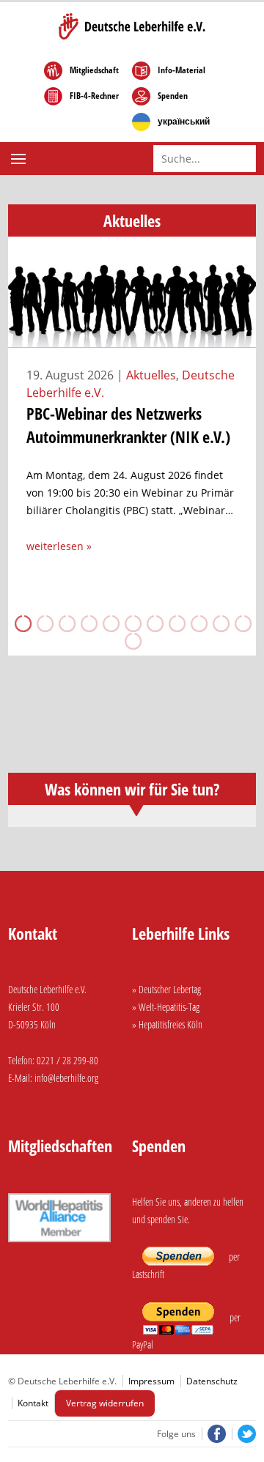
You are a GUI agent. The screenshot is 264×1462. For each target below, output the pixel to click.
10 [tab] (220, 623)
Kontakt (33, 1403)
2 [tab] (44, 623)
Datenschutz (212, 1381)
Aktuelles (151, 375)
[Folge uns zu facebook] (215, 1434)
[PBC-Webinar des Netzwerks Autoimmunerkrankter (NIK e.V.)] (132, 339)
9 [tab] (198, 623)
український (184, 121)
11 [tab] (242, 623)
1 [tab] (22, 623)
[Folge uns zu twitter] (244, 1434)
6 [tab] (132, 623)
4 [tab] (88, 623)
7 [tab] (154, 623)
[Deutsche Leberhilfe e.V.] (132, 26)
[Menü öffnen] (20, 159)
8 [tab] (176, 623)
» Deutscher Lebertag (166, 989)
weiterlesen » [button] (59, 546)
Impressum (151, 1381)
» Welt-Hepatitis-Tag (165, 1007)
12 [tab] (132, 641)
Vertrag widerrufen (105, 1403)
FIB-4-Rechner (94, 96)
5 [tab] (110, 623)
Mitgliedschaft (94, 70)
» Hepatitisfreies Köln (167, 1024)
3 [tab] (66, 623)
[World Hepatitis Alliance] (59, 1244)
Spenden (173, 96)
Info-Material (181, 70)
